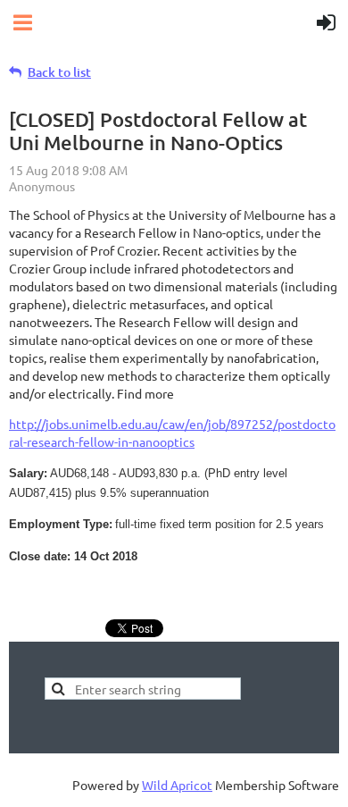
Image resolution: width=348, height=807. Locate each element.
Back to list (59, 71)
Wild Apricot (177, 785)
